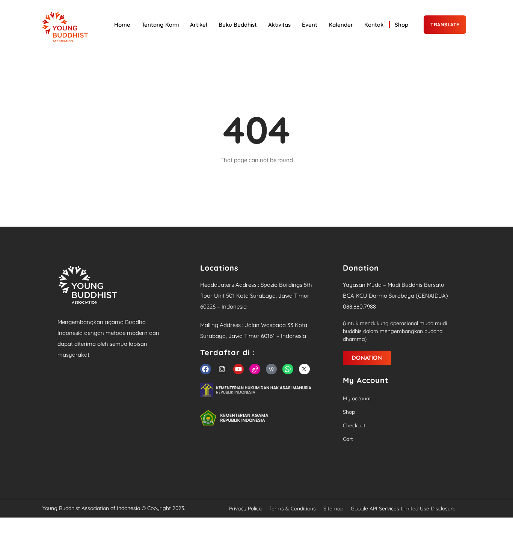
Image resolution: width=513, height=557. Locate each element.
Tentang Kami (160, 24)
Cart (348, 439)
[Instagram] (222, 369)
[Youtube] (238, 369)
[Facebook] (205, 369)
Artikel (198, 24)
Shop (401, 24)
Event (309, 24)
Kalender (341, 24)
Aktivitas (279, 24)
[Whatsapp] (287, 369)
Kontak (373, 24)
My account (357, 398)
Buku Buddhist (238, 24)
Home (122, 24)
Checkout (354, 425)
